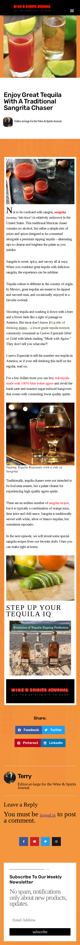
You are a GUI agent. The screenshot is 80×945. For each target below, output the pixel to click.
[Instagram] (56, 841)
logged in (48, 815)
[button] (72, 10)
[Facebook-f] (23, 841)
